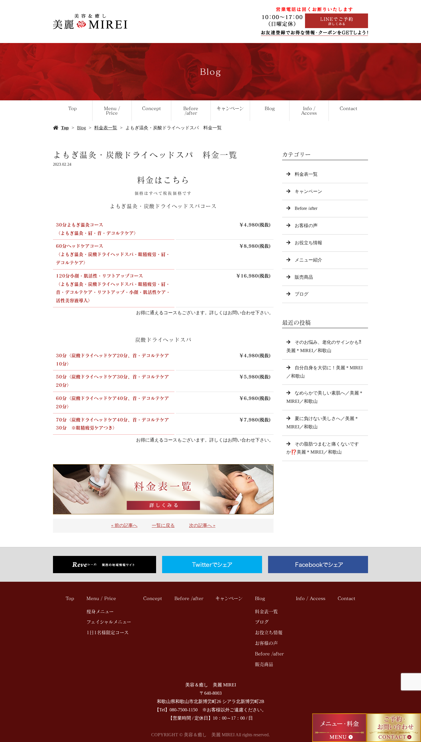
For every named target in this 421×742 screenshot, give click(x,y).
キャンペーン (230, 108)
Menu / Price (112, 110)
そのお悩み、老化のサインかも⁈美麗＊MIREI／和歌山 (323, 346)
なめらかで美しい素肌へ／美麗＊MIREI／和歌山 (324, 397)
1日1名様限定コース (107, 632)
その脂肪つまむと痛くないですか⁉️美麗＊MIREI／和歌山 (322, 448)
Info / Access (309, 110)
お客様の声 (306, 225)
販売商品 (304, 277)
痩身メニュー (100, 611)
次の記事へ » (202, 525)
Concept (151, 108)
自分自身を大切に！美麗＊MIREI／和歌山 (324, 371)
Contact (348, 108)
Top (72, 108)
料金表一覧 (105, 127)
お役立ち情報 (308, 242)
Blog (270, 108)
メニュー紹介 (308, 259)
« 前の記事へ (124, 525)
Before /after (190, 110)
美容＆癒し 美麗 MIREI (210, 684)
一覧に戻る (163, 525)
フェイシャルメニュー (108, 622)
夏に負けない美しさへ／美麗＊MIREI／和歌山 (322, 422)
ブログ (301, 294)
